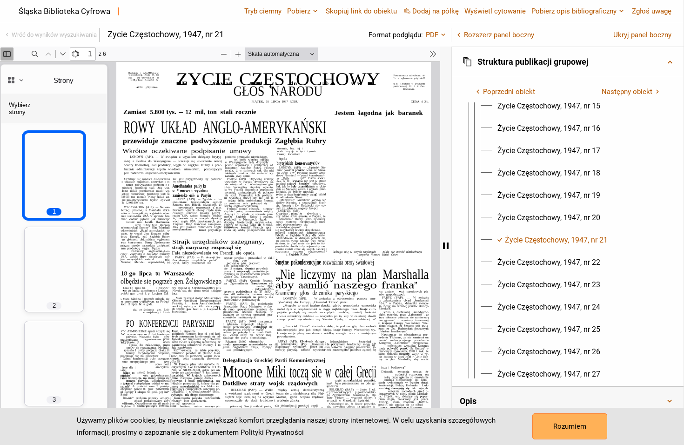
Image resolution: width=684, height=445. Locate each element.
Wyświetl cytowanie (495, 11)
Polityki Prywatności (272, 432)
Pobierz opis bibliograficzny (574, 11)
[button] (568, 62)
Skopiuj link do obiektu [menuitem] (361, 11)
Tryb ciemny (263, 11)
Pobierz (298, 11)
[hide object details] (445, 246)
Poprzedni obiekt (509, 92)
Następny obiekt (627, 92)
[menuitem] (549, 106)
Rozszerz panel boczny (499, 35)
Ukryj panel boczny (642, 35)
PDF (432, 35)
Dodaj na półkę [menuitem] (435, 11)
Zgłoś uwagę (651, 11)
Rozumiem (569, 426)
